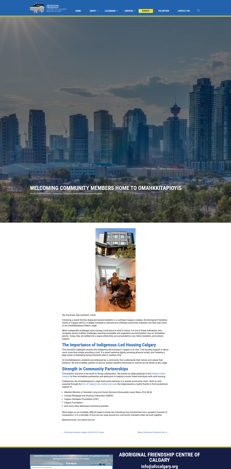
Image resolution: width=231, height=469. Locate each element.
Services (129, 11)
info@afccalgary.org (159, 466)
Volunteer (163, 11)
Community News (44, 193)
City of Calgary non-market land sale (99, 384)
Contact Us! (184, 11)
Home (78, 11)
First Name (71, 463)
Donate (145, 11)
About (93, 11)
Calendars (110, 11)
